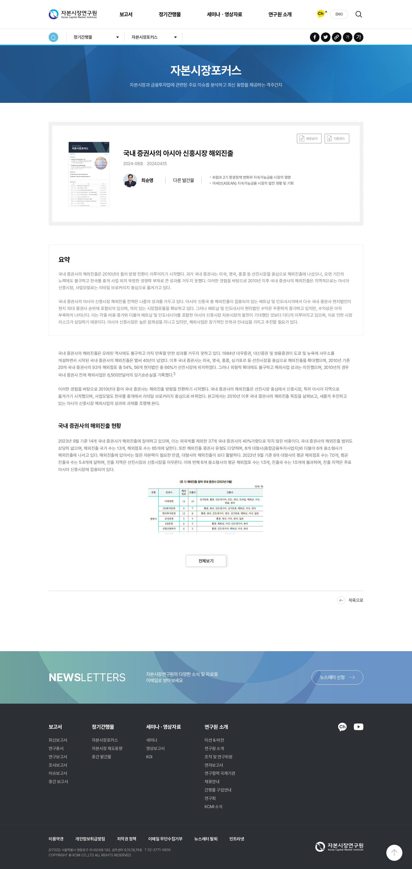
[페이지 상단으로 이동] (394, 853)
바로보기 (309, 139)
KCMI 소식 (213, 806)
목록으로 (356, 600)
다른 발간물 (183, 180)
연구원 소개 (280, 14)
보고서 (126, 14)
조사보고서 (58, 765)
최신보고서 (58, 740)
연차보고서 (214, 765)
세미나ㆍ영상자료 (224, 14)
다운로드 (337, 139)
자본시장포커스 (145, 37)
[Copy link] (336, 37)
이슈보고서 (58, 773)
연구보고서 (58, 756)
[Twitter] (325, 37)
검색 (358, 14)
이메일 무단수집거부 (165, 838)
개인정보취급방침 (90, 838)
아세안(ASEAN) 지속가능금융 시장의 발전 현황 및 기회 (253, 183)
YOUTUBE (358, 726)
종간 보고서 (58, 781)
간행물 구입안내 (218, 789)
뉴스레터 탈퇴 (205, 838)
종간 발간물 (101, 756)
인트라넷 (236, 838)
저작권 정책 (126, 838)
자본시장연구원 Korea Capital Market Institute (73, 14)
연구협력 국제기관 (220, 773)
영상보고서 (155, 748)
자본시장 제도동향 (107, 748)
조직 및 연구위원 (218, 756)
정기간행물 (170, 14)
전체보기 (206, 560)
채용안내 (212, 781)
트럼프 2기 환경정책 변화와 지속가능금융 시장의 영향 (251, 177)
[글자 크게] (358, 37)
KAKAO (342, 727)
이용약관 (56, 838)
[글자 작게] (347, 37)
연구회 (210, 798)
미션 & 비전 (214, 740)
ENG (339, 14)
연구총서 (56, 748)
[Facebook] (314, 37)
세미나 (151, 740)
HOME (53, 37)
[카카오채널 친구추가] (322, 14)
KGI (149, 756)
